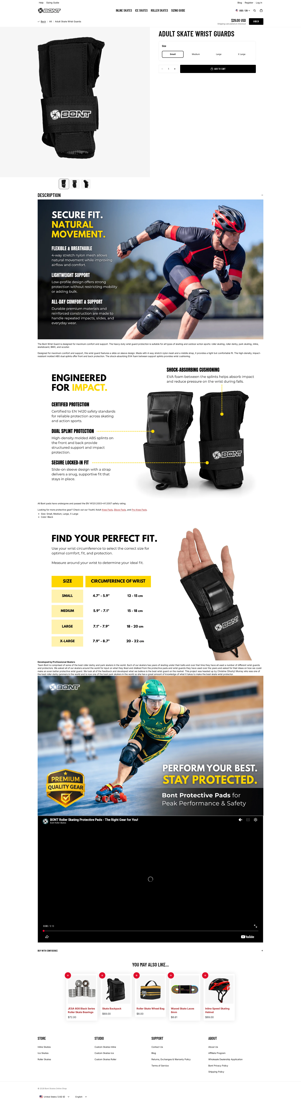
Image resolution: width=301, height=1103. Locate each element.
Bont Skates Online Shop (56, 1088)
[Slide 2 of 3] (75, 184)
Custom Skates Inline (105, 1047)
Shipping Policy (216, 1071)
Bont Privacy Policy (218, 1065)
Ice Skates (43, 1053)
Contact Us (157, 1047)
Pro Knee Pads (139, 509)
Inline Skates (44, 1047)
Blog (240, 3)
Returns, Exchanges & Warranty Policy (171, 1059)
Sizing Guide (52, 3)
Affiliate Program (216, 1053)
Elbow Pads (120, 509)
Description (49, 195)
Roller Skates (44, 1059)
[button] (68, 975)
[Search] (254, 10)
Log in (259, 3)
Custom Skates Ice (104, 1053)
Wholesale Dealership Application (225, 1059)
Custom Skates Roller (105, 1059)
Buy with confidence (48, 950)
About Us (213, 1047)
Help (41, 3)
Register (249, 3)
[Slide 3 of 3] (86, 184)
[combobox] (52, 1097)
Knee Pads (107, 509)
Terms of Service (160, 1065)
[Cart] (261, 10)
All (50, 21)
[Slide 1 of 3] (64, 184)
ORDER (256, 21)
